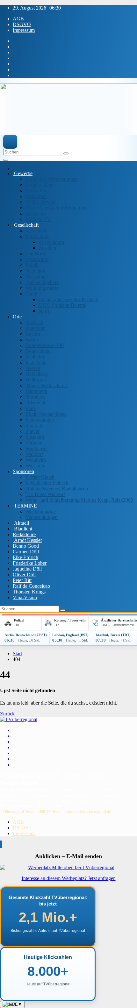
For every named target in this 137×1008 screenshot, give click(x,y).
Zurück (7, 713)
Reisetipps (36, 276)
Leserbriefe (36, 259)
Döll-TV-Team (49, 811)
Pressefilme (36, 190)
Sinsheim (34, 437)
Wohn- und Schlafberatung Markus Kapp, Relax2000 (79, 500)
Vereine (33, 293)
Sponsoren (23, 471)
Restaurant (36, 196)
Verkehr (33, 442)
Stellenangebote (42, 282)
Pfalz (30, 408)
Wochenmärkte (40, 511)
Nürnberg (35, 397)
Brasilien (47, 248)
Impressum (24, 30)
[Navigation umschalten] (5, 160)
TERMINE (25, 505)
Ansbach (34, 322)
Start (17, 653)
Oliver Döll (24, 574)
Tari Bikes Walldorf (45, 494)
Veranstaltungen (41, 517)
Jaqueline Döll (27, 568)
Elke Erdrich (25, 557)
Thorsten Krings (29, 591)
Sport (43, 311)
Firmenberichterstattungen (51, 179)
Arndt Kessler (27, 540)
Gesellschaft (26, 225)
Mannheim (36, 391)
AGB (18, 18)
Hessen (32, 368)
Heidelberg (36, 374)
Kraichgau (36, 362)
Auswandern (51, 242)
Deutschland (38, 351)
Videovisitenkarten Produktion (56, 207)
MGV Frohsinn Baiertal (62, 305)
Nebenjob (35, 270)
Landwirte (35, 253)
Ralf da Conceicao (31, 586)
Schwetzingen (39, 419)
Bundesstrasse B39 (44, 345)
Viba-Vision (25, 597)
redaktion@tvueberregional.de (88, 811)
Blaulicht (22, 528)
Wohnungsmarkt (42, 288)
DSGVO (22, 24)
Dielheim (34, 356)
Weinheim (35, 460)
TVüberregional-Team (16, 811)
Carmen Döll (26, 551)
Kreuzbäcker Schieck (46, 483)
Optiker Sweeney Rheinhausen (56, 488)
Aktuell (21, 523)
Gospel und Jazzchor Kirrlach (68, 299)
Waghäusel (36, 448)
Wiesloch (34, 465)
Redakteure (24, 534)
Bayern (32, 334)
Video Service (40, 202)
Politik (32, 265)
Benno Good (26, 546)
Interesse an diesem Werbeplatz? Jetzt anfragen (69, 878)
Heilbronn (35, 379)
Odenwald (36, 402)
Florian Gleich (39, 477)
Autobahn (35, 328)
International (38, 236)
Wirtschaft (35, 213)
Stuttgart (33, 425)
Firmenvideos (39, 185)
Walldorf (34, 454)
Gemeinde (36, 230)
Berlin (31, 339)
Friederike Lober (30, 563)
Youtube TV (38, 219)
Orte (17, 316)
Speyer (32, 431)
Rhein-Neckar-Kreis (46, 385)
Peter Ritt (22, 580)
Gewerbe (22, 173)
